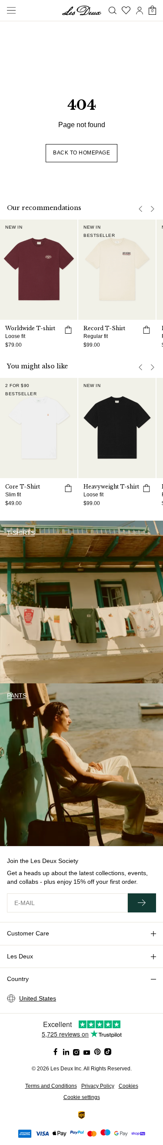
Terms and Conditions (51, 1086)
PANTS (17, 695)
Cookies (128, 1086)
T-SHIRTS (21, 532)
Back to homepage (81, 153)
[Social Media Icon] (55, 1051)
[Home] (81, 10)
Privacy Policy (97, 1086)
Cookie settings (81, 1097)
